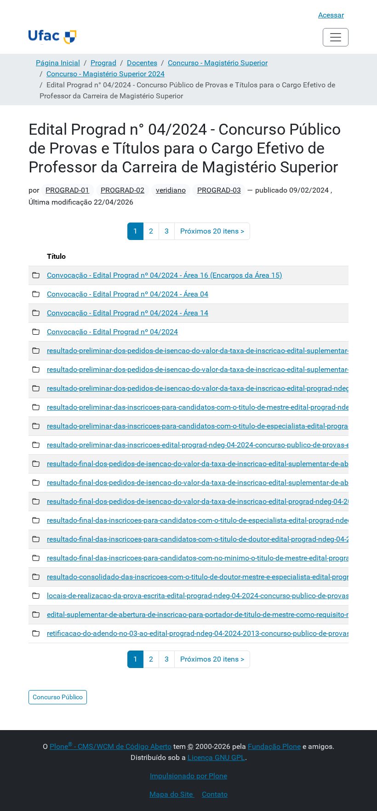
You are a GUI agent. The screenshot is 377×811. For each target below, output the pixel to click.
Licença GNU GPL (216, 757)
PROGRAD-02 (122, 190)
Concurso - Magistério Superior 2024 (105, 73)
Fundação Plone (274, 746)
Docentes (142, 62)
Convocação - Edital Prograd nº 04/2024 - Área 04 (127, 294)
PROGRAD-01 (67, 190)
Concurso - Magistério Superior (218, 62)
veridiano (171, 190)
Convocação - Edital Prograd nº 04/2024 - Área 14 (127, 312)
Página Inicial (58, 62)
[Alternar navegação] (335, 37)
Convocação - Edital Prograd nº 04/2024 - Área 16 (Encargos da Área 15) (164, 275)
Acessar (331, 15)
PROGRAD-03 (219, 190)
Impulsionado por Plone (188, 775)
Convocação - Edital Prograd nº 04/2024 (112, 331)
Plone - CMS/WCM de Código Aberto (110, 746)
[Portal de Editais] (52, 37)
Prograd (103, 62)
